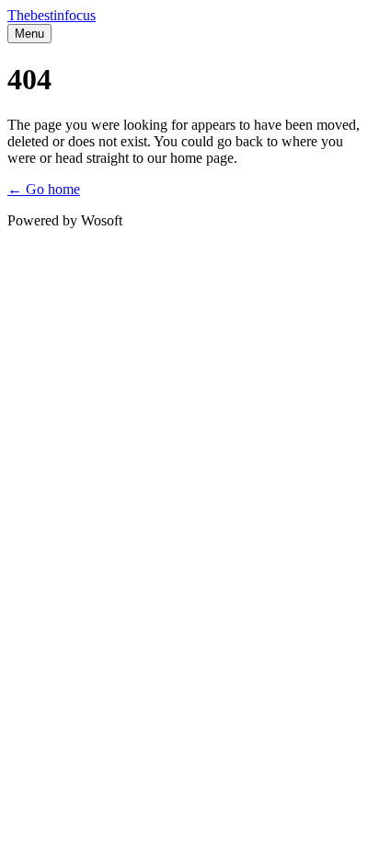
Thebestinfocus (51, 15)
